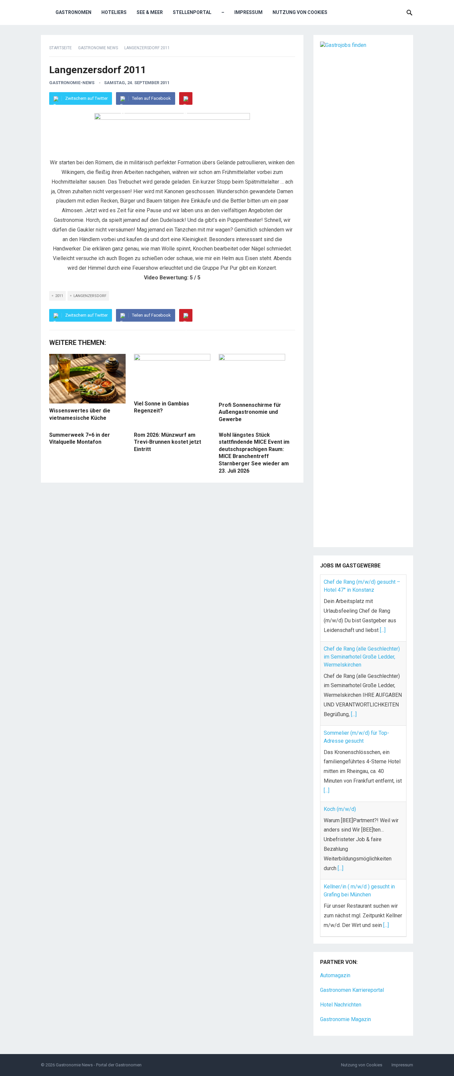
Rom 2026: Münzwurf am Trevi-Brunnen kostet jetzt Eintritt (167, 442)
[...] (383, 630)
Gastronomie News (98, 48)
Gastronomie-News (71, 82)
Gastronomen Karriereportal (352, 990)
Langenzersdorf (89, 296)
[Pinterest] (185, 98)
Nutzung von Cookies (300, 12)
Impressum (248, 12)
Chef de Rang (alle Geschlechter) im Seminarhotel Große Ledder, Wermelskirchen (362, 657)
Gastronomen (73, 12)
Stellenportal (192, 12)
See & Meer (150, 12)
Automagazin (335, 975)
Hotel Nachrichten (340, 1004)
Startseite (60, 48)
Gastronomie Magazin (345, 1019)
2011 (59, 296)
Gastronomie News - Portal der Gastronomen (99, 1064)
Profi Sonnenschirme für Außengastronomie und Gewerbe (250, 412)
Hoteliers (114, 12)
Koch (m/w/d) (340, 809)
